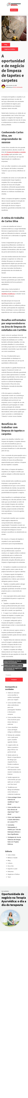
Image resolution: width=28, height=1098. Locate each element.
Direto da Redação (17, 87)
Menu (15, 10)
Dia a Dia (11, 866)
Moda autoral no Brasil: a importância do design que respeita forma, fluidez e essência (14, 759)
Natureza (11, 871)
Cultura (10, 863)
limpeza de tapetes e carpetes (13, 665)
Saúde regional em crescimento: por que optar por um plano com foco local (14, 780)
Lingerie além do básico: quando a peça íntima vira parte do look (13, 748)
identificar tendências (8, 294)
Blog (5, 44)
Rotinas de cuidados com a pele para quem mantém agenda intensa (14, 738)
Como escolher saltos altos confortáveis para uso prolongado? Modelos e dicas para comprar (14, 708)
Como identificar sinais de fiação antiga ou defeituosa (14, 729)
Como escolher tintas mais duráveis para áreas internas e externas (14, 720)
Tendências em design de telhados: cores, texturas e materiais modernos (14, 790)
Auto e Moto (11, 855)
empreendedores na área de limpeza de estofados (12, 661)
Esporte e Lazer (12, 869)
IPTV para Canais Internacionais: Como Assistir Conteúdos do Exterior (14, 770)
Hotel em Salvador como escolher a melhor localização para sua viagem (13, 696)
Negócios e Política (9, 49)
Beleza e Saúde (12, 858)
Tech (9, 877)
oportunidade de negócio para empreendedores (13, 669)
